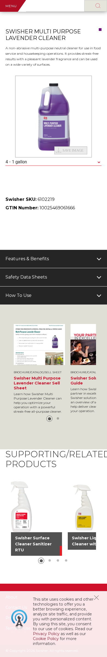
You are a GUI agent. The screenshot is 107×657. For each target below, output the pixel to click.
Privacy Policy (46, 633)
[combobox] (53, 162)
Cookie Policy (46, 638)
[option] (53, 117)
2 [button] (58, 418)
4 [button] (66, 560)
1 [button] (49, 418)
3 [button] (58, 560)
